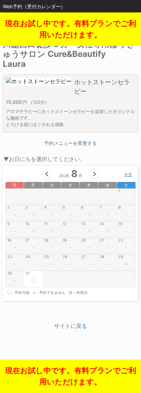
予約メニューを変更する (70, 143)
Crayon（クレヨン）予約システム (71, 362)
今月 (128, 174)
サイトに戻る (70, 325)
